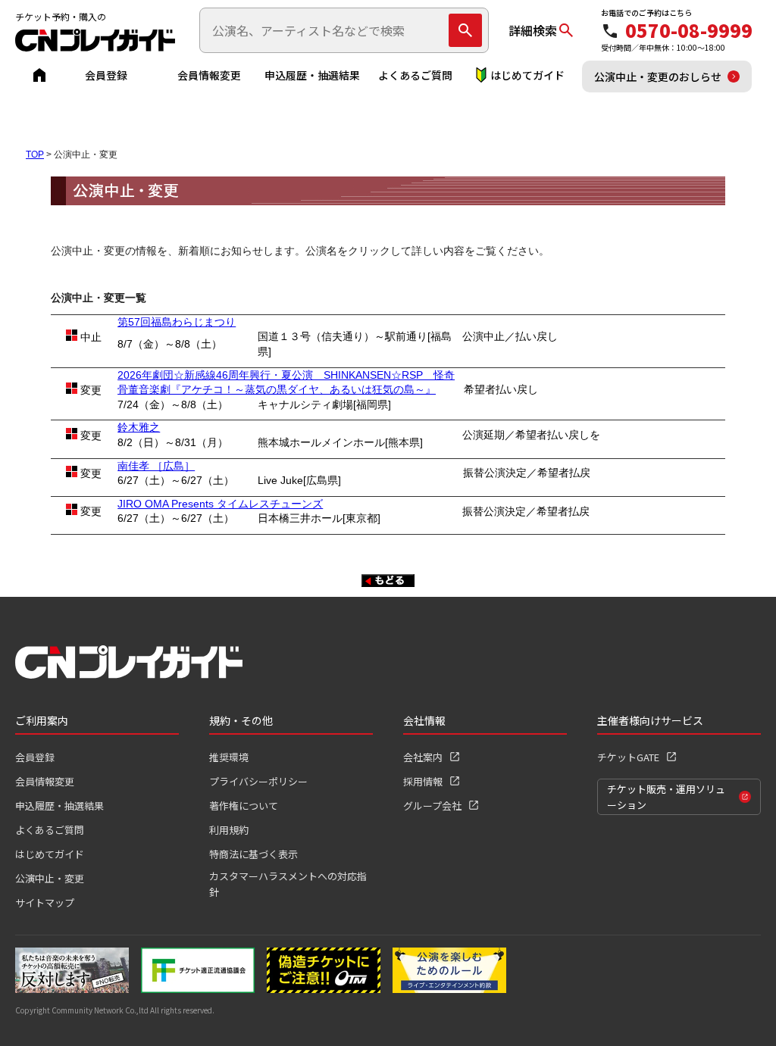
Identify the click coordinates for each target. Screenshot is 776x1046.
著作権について (243, 805)
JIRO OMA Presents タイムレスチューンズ (220, 504)
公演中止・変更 (49, 878)
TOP (35, 154)
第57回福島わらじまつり (176, 322)
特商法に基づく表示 (253, 854)
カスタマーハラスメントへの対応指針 (288, 884)
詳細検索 (532, 30)
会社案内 (423, 757)
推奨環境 (229, 757)
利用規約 (229, 830)
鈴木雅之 (138, 427)
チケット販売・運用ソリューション (666, 797)
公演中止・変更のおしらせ (657, 76)
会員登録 (106, 75)
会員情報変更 (209, 75)
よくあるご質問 (415, 75)
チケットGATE (628, 757)
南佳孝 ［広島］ (156, 466)
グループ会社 (432, 805)
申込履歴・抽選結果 (312, 75)
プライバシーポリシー (258, 781)
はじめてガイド (527, 75)
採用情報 (423, 781)
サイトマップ (44, 902)
